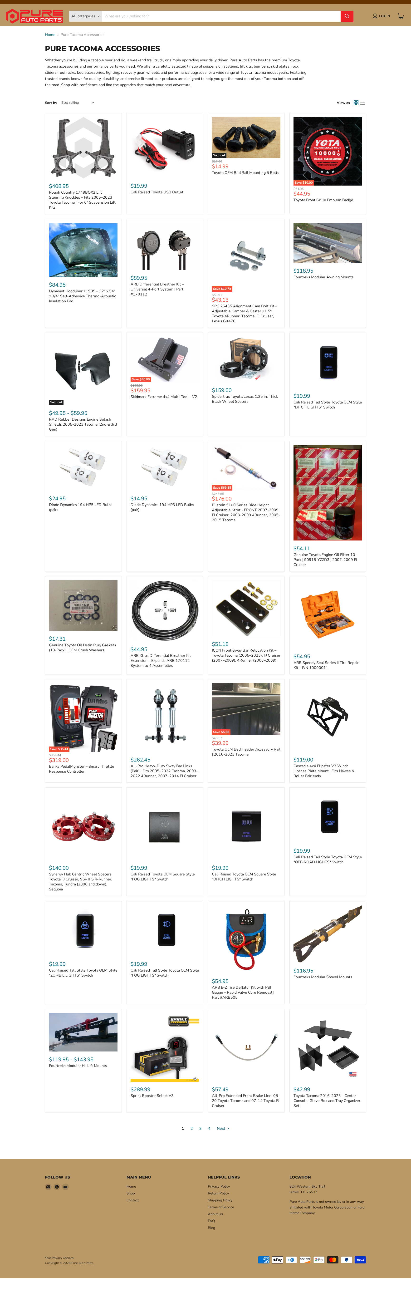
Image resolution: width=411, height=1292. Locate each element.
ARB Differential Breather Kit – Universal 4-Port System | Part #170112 (157, 289)
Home (50, 35)
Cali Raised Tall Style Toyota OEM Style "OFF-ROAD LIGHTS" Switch (328, 860)
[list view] (362, 102)
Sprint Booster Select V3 (152, 1095)
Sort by (51, 103)
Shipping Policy (220, 1200)
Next (221, 1128)
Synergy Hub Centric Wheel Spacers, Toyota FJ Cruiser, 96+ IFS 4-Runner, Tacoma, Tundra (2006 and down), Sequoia (81, 882)
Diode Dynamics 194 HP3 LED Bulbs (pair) (162, 507)
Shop (131, 1193)
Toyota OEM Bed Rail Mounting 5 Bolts (245, 172)
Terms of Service (221, 1207)
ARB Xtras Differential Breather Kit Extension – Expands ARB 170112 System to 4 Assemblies (161, 660)
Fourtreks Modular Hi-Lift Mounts (78, 1065)
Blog (211, 1227)
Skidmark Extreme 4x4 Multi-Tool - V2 (164, 396)
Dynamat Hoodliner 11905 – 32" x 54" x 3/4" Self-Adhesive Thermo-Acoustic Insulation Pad (82, 296)
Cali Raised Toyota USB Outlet (157, 192)
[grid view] (356, 102)
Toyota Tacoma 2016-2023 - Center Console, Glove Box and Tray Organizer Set (327, 1100)
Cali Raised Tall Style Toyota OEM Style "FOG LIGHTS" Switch (165, 973)
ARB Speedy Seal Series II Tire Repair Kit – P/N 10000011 (326, 665)
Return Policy (218, 1193)
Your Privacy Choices (59, 1258)
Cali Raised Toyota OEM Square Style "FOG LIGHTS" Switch (163, 877)
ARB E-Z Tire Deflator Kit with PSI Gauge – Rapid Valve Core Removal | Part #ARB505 (243, 992)
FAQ (211, 1220)
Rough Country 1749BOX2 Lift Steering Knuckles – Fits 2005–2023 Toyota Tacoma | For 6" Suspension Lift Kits (82, 200)
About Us (215, 1214)
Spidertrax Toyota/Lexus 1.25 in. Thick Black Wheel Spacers (245, 399)
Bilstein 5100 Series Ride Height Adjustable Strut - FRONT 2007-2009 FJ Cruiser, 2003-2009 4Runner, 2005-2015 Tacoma (246, 512)
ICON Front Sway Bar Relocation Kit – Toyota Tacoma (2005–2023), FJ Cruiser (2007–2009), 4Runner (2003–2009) (246, 655)
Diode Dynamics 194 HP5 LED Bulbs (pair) (81, 507)
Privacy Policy (219, 1186)
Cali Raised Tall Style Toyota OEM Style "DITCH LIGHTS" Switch (328, 405)
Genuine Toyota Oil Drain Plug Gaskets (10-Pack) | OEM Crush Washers (82, 648)
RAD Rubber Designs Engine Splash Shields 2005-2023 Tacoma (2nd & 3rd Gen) (83, 424)
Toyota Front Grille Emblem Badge (323, 200)
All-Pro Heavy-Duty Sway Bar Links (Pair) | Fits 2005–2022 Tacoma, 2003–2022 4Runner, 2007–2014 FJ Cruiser (164, 771)
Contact (133, 1200)
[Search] (347, 16)
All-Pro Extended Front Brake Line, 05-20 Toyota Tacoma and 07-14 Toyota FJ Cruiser (246, 1100)
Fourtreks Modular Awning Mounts (324, 277)
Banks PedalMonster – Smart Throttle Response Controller (81, 769)
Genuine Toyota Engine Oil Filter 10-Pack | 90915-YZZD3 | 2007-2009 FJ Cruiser (325, 559)
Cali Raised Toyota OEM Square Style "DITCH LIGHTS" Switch (244, 877)
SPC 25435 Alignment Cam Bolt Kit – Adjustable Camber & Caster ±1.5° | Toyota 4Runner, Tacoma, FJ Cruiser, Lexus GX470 (244, 314)
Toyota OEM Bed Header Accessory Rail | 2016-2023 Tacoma (246, 752)
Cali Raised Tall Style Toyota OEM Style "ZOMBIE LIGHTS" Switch (83, 973)
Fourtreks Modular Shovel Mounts (323, 977)
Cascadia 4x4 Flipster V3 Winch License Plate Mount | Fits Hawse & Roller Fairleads (324, 771)
